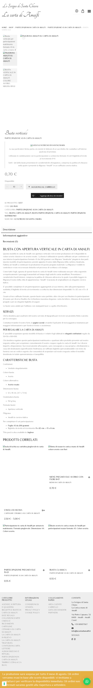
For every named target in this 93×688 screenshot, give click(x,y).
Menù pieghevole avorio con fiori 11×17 (66, 478)
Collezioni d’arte (11, 618)
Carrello (53, 607)
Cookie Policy (32, 613)
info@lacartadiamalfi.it (81, 631)
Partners (53, 613)
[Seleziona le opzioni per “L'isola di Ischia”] (44, 510)
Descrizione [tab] (9, 229)
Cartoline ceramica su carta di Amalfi (22, 513)
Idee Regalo (8, 615)
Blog (4, 665)
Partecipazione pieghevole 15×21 (19, 571)
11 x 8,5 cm (40, 428)
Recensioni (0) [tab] (10, 241)
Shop (11, 27)
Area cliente (55, 604)
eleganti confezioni (73, 334)
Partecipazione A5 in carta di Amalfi (64, 27)
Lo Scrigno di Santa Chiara (28, 219)
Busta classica (58, 570)
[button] (89, 477)
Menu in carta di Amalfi (60, 482)
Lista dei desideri (57, 610)
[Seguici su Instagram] (75, 639)
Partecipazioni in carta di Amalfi (30, 27)
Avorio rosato (13, 385)
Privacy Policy (32, 610)
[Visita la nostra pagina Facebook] (72, 639)
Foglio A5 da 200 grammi (19, 426)
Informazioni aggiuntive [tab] (15, 235)
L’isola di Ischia (13, 510)
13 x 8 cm (51, 428)
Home (4, 27)
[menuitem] (31, 432)
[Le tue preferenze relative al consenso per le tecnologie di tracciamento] (4, 683)
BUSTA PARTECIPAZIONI (42, 213)
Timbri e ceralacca (11, 662)
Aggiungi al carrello (43, 187)
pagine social (38, 323)
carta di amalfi (62, 213)
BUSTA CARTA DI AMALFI (20, 213)
